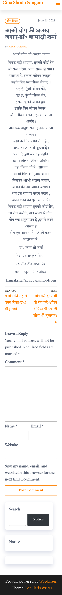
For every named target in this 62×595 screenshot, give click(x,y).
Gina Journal (18, 47)
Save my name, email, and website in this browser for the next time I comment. (30, 473)
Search (14, 509)
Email (37, 426)
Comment (14, 362)
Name (11, 426)
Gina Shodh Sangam (22, 3)
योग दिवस (12, 21)
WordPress (48, 581)
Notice (38, 519)
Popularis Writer (38, 588)
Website (11, 445)
